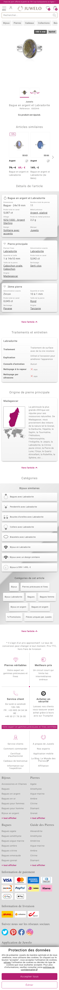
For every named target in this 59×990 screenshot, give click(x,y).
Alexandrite (36, 831)
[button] (4, 8)
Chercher (54, 15)
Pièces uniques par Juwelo (39, 617)
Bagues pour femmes (13, 803)
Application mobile (43, 753)
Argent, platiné (38, 213)
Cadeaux (29, 23)
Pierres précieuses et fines (35, 586)
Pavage (7, 308)
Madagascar (10, 276)
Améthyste (36, 836)
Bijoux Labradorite (13, 597)
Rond (33, 301)
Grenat (34, 813)
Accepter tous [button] (29, 976)
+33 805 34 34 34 (18, 710)
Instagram (30, 932)
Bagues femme (47, 597)
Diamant (34, 808)
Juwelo (34, 230)
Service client (15, 699)
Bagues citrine (9, 850)
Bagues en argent (39, 607)
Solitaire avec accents (11, 232)
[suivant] (52, 157)
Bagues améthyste (11, 836)
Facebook (21, 932)
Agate (33, 784)
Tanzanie (35, 308)
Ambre (33, 798)
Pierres (17, 23)
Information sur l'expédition (15, 767)
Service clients (15, 744)
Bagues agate (9, 831)
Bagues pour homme (13, 808)
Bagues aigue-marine (13, 841)
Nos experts (43, 748)
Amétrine (35, 841)
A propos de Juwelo (43, 744)
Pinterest (13, 932)
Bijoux (6, 23)
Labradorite (10, 251)
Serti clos (35, 266)
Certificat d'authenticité (15, 755)
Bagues (31, 597)
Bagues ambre (9, 845)
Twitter (5, 932)
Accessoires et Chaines (14, 784)
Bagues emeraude (11, 855)
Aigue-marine (37, 793)
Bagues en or (9, 798)
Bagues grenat (9, 860)
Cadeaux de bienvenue (15, 761)
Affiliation (43, 765)
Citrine (33, 803)
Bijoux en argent (18, 607)
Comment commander (15, 748)
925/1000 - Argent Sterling (14, 221)
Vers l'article (28, 322)
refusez (7, 962)
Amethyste (36, 789)
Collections (43, 23)
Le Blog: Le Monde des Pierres (43, 760)
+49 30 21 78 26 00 (15, 716)
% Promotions (14, 617)
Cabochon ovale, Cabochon (13, 267)
